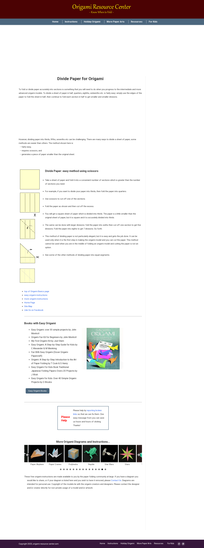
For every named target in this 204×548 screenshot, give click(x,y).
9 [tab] (86, 469)
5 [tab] (73, 469)
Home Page (29, 302)
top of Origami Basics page (36, 291)
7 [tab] (80, 469)
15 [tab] (105, 469)
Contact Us (116, 480)
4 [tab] (70, 469)
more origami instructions (36, 299)
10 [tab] (89, 469)
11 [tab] (92, 469)
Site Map (28, 306)
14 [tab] (102, 469)
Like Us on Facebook (33, 310)
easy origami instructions (35, 295)
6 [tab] (76, 469)
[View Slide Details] (47, 453)
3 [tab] (67, 469)
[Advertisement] (83, 510)
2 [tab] (64, 469)
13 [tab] (99, 469)
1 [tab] (60, 469)
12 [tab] (96, 469)
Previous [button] (28, 455)
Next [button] (138, 455)
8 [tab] (83, 469)
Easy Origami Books (37, 391)
